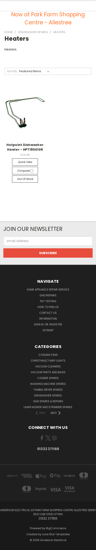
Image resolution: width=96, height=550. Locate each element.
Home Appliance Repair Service (48, 289)
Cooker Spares (48, 378)
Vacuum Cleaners (48, 366)
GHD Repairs (48, 295)
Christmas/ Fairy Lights (48, 360)
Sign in (39, 324)
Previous (6, 545)
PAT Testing (48, 301)
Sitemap (48, 330)
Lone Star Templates (56, 534)
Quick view (25, 162)
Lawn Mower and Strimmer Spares (48, 407)
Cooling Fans (48, 355)
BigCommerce (56, 528)
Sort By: (12, 71)
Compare (23, 171)
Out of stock (25, 179)
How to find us (48, 307)
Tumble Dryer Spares (48, 390)
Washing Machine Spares (48, 384)
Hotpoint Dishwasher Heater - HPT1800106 (25, 147)
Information (48, 318)
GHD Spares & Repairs (48, 401)
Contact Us (48, 313)
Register (56, 324)
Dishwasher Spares (48, 395)
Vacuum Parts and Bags (48, 372)
